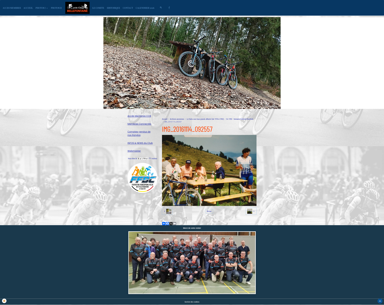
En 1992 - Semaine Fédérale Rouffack (239, 119)
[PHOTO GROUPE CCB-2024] (192, 262)
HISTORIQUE (113, 7)
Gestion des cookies (192, 302)
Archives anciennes (177, 119)
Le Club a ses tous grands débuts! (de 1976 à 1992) (205, 119)
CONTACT (128, 7)
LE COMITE (98, 7)
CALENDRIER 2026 (145, 7)
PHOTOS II (56, 7)
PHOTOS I (41, 7)
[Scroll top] (380, 300)
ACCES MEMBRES (12, 7)
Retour (209, 211)
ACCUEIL (28, 7)
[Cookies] (4, 301)
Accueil (164, 119)
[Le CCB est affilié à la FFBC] (143, 178)
